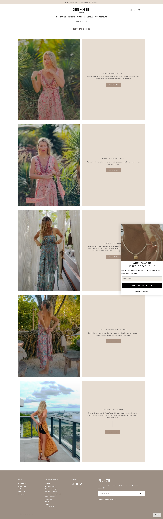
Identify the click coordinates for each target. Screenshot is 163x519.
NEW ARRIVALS (22, 484)
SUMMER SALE (61, 17)
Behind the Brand (50, 486)
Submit (140, 493)
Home (77, 21)
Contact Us (48, 484)
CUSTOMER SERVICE (51, 479)
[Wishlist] (139, 10)
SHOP (20, 479)
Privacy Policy (49, 499)
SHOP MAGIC (113, 341)
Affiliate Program (50, 496)
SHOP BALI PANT (112, 432)
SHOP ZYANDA (113, 256)
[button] (131, 10)
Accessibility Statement (52, 507)
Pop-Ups (47, 502)
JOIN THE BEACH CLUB (142, 285)
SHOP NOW (81, 17)
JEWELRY (90, 17)
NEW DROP (71, 17)
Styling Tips (21, 494)
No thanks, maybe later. (141, 291)
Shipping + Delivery (51, 491)
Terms (47, 504)
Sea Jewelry (22, 486)
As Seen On (21, 489)
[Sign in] (135, 10)
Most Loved (21, 491)
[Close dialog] (161, 226)
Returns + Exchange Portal (53, 494)
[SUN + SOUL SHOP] (105, 481)
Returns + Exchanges (51, 489)
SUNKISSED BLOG (101, 17)
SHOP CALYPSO (113, 84)
